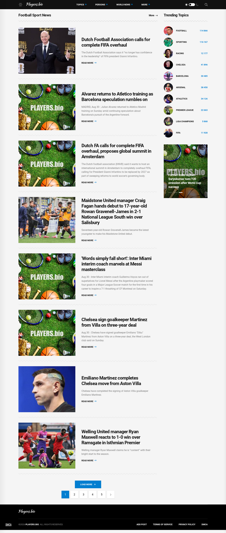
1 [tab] (170, 192)
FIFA (178, 133)
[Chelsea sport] (168, 64)
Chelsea (180, 64)
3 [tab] (180, 192)
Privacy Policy (187, 524)
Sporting (181, 42)
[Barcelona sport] (168, 76)
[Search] (206, 4)
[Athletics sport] (168, 98)
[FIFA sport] (168, 133)
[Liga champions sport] (168, 121)
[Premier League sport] (168, 110)
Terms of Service (162, 524)
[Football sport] (168, 30)
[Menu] (20, 5)
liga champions (185, 121)
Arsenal (181, 87)
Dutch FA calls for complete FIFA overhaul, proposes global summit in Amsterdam (116, 151)
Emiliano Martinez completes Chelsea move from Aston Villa (111, 380)
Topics (80, 4)
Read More (87, 63)
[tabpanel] (186, 171)
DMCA (205, 524)
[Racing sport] (168, 53)
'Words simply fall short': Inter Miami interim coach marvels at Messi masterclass (116, 264)
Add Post (142, 524)
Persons (100, 4)
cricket (172, 170)
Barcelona (182, 76)
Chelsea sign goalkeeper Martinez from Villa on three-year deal (114, 322)
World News (123, 4)
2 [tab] (175, 192)
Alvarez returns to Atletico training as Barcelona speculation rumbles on (117, 96)
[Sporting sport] (168, 42)
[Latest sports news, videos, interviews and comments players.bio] (34, 4)
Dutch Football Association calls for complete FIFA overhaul (115, 42)
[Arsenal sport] (168, 87)
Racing (180, 53)
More (144, 4)
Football (181, 30)
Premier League (185, 110)
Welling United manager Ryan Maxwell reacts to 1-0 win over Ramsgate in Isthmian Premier (110, 437)
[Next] (111, 494)
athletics (181, 98)
